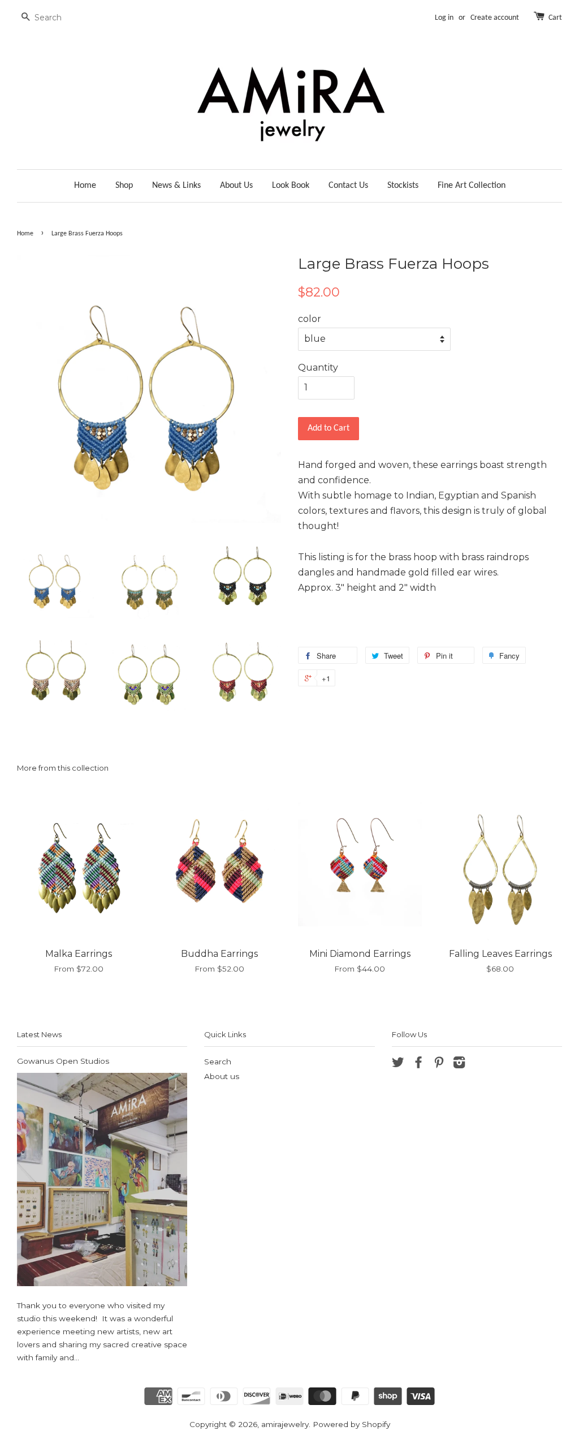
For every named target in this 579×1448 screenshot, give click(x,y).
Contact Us (348, 185)
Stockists (402, 185)
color (309, 318)
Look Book (290, 185)
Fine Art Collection (471, 185)
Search (217, 1061)
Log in (444, 18)
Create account (494, 18)
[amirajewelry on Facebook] (418, 1064)
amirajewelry (285, 1424)
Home (85, 185)
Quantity (318, 367)
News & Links (176, 185)
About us (221, 1076)
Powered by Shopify (351, 1424)
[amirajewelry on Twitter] (398, 1064)
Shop (124, 185)
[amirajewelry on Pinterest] (439, 1064)
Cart (555, 18)
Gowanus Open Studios (63, 1060)
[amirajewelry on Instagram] (459, 1064)
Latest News (39, 1034)
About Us (236, 185)
